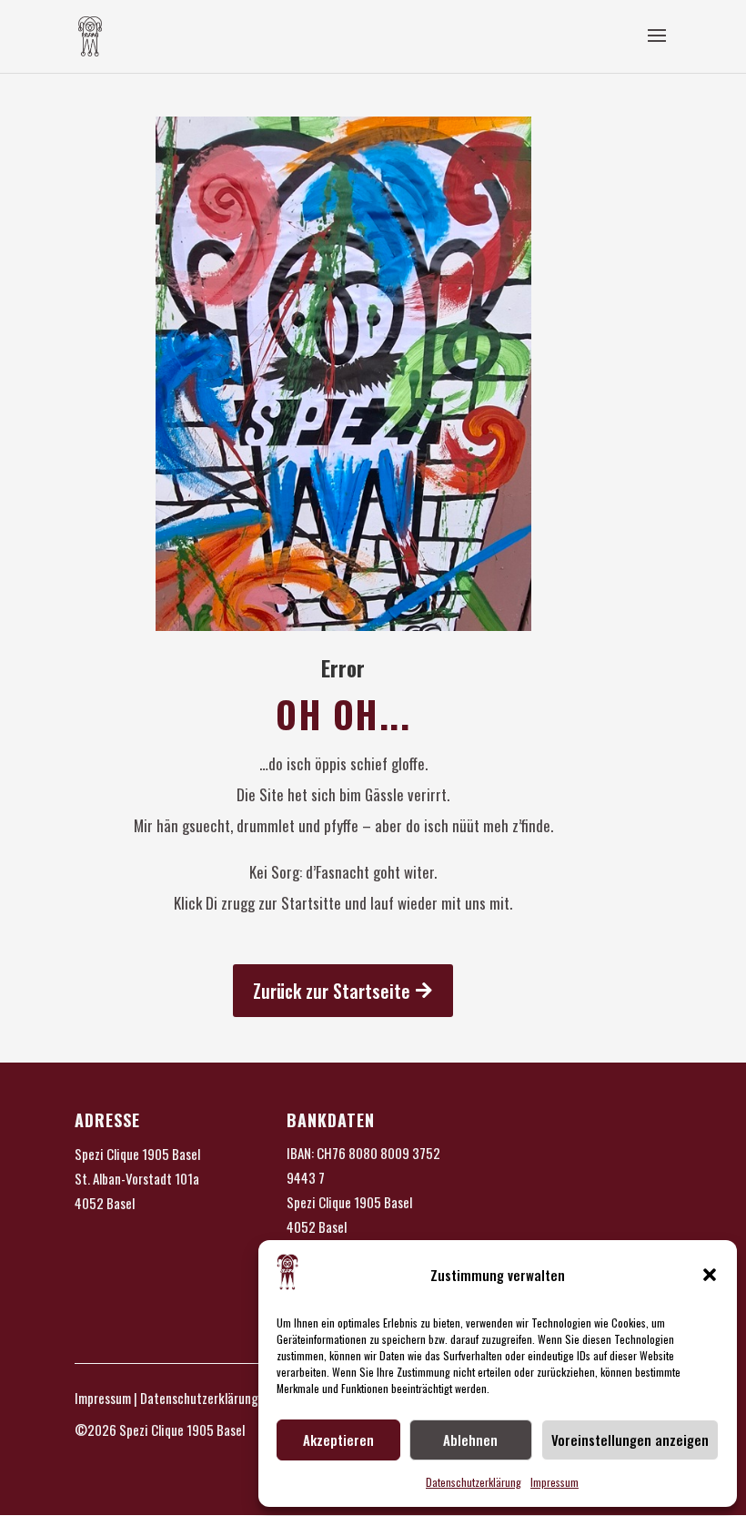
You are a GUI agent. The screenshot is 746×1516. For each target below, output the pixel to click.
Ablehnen (470, 1440)
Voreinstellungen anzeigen (630, 1440)
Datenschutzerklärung (473, 1482)
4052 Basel (105, 1203)
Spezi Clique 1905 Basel (137, 1154)
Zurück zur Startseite (331, 990)
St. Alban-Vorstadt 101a (137, 1178)
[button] (710, 1275)
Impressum (554, 1482)
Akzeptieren (338, 1440)
